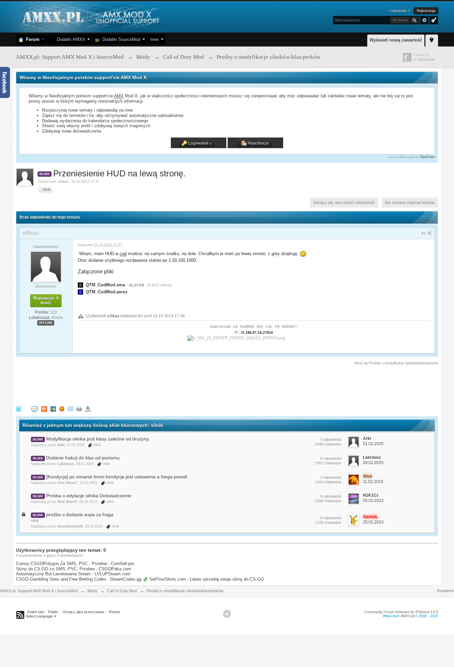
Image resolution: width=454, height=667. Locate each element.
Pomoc (114, 612)
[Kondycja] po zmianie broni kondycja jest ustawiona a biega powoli (116, 476)
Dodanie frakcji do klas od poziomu (83, 457)
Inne (154, 39)
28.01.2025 (373, 462)
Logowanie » (400, 11)
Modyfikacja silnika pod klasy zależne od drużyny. (98, 438)
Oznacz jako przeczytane (83, 612)
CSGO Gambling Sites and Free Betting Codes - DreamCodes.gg (78, 579)
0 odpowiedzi (330, 439)
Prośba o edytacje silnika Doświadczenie (88, 495)
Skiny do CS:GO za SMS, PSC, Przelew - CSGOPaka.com (73, 568)
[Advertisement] (137, 384)
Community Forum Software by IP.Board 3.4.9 (401, 612)
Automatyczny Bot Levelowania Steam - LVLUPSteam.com (73, 573)
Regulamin (445, 591)
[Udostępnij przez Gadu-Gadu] (61, 408)
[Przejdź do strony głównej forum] (90, 16)
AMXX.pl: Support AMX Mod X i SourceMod (39, 591)
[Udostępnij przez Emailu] (70, 408)
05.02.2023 (373, 500)
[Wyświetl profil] (45, 266)
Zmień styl (35, 612)
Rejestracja (426, 11)
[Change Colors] (432, 19)
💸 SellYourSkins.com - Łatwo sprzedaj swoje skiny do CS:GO (203, 579)
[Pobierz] (87, 408)
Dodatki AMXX (69, 39)
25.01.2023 (373, 522)
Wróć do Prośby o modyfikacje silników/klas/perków (396, 363)
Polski (53, 612)
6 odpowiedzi (330, 496)
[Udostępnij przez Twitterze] (18, 408)
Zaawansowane (424, 20)
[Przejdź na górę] (227, 614)
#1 (423, 233)
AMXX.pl (407, 616)
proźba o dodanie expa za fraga (79, 514)
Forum (31, 39)
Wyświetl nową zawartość (396, 40)
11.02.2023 (373, 481)
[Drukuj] (79, 408)
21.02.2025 (373, 443)
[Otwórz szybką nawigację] (431, 40)
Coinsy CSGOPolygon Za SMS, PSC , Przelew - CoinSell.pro (75, 563)
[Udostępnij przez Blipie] (44, 408)
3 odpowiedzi (330, 477)
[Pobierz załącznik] (80, 284)
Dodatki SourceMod (120, 39)
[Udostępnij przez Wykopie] (34, 408)
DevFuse (427, 157)
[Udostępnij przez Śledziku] (53, 408)
